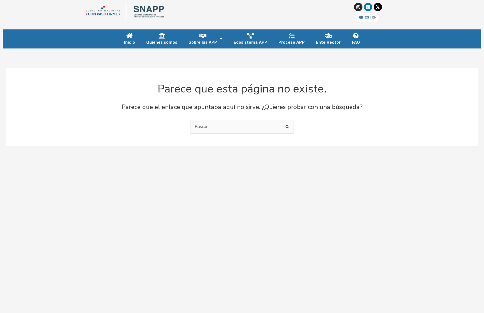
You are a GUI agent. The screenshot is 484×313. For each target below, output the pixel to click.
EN (374, 17)
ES (367, 17)
